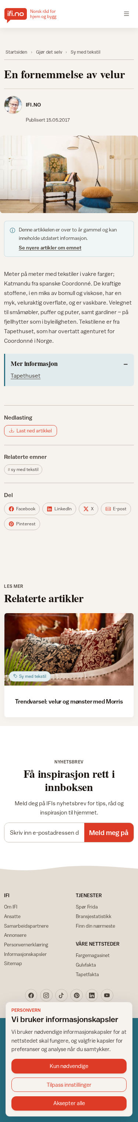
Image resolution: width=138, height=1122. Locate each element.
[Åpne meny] (127, 14)
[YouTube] (107, 995)
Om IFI (10, 907)
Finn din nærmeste (95, 926)
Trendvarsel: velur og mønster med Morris (69, 701)
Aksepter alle (69, 1103)
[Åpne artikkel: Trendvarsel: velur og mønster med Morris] (69, 649)
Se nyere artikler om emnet (50, 248)
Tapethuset (25, 375)
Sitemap (13, 963)
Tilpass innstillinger (69, 1085)
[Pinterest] (76, 995)
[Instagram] (46, 995)
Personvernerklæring (26, 944)
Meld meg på (108, 832)
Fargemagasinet (93, 955)
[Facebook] (31, 995)
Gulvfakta (86, 965)
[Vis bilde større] (69, 174)
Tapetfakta (87, 974)
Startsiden (16, 52)
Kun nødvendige (69, 1066)
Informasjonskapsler (25, 954)
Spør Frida (87, 907)
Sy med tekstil (85, 52)
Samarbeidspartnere (26, 926)
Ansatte (12, 916)
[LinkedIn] (92, 995)
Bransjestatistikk (94, 916)
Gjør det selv (49, 52)
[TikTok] (61, 995)
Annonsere (15, 935)
